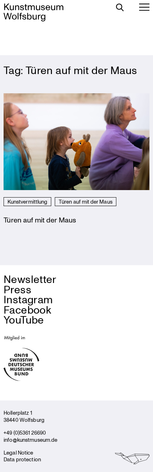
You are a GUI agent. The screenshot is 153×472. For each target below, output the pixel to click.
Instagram (28, 299)
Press (17, 289)
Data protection (22, 459)
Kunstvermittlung (27, 201)
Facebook (27, 309)
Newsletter (30, 279)
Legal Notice (18, 452)
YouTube (24, 319)
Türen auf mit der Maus (85, 201)
